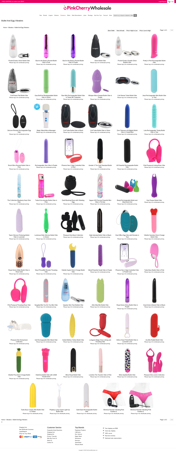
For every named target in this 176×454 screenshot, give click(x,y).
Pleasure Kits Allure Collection (73, 235)
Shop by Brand (79, 444)
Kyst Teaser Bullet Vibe (154, 200)
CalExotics (78, 432)
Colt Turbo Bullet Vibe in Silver (100, 130)
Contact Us (50, 442)
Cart (172, 1)
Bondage (90, 15)
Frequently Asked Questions (54, 430)
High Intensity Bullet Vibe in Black (100, 235)
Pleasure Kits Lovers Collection (154, 375)
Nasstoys (77, 440)
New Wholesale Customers (26, 429)
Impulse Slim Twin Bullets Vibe (73, 305)
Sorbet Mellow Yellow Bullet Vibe (73, 340)
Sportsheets (78, 442)
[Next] (172, 30)
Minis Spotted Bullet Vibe (127, 375)
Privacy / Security (52, 436)
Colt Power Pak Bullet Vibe (19, 95)
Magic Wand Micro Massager (46, 130)
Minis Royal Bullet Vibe (73, 375)
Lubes (84, 15)
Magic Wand (78, 436)
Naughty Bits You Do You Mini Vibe (46, 305)
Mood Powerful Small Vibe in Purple (100, 270)
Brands (45, 15)
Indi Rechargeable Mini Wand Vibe (46, 340)
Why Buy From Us (52, 438)
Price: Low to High (145, 30)
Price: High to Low (131, 30)
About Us (49, 440)
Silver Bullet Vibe (100, 60)
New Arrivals (120, 30)
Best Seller (111, 30)
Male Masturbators (77, 15)
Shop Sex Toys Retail (25, 433)
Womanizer (78, 438)
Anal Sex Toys (98, 15)
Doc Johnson (78, 434)
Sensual (105, 15)
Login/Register (162, 1)
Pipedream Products (80, 430)
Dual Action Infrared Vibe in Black (154, 305)
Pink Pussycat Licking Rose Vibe (154, 165)
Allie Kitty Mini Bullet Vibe (100, 305)
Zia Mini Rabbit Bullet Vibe (154, 340)
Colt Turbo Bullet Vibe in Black (73, 130)
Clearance (63, 15)
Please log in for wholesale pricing (19, 62)
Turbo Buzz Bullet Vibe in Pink (154, 270)
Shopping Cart (23, 427)
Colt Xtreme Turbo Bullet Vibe (127, 95)
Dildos (68, 15)
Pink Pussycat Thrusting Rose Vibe (19, 305)
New (41, 15)
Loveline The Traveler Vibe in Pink (100, 375)
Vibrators (56, 15)
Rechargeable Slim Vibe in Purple (46, 165)
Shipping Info (50, 434)
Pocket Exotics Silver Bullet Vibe (19, 60)
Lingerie (50, 15)
